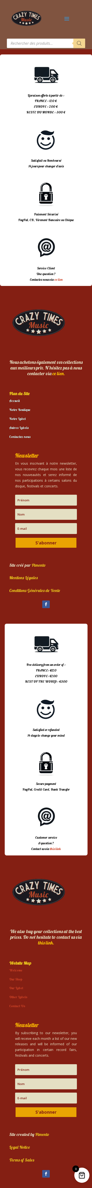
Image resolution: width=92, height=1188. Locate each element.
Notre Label (17, 419)
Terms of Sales (21, 1160)
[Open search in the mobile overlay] (46, 43)
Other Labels (18, 997)
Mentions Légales (23, 577)
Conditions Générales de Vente (34, 590)
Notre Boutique (19, 410)
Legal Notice (19, 1147)
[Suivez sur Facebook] (46, 604)
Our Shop (15, 979)
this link (55, 849)
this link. (46, 943)
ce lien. (58, 373)
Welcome (15, 970)
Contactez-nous (20, 437)
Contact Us (17, 1006)
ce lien (58, 279)
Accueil (14, 401)
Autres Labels (19, 428)
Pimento (39, 565)
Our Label (16, 988)
